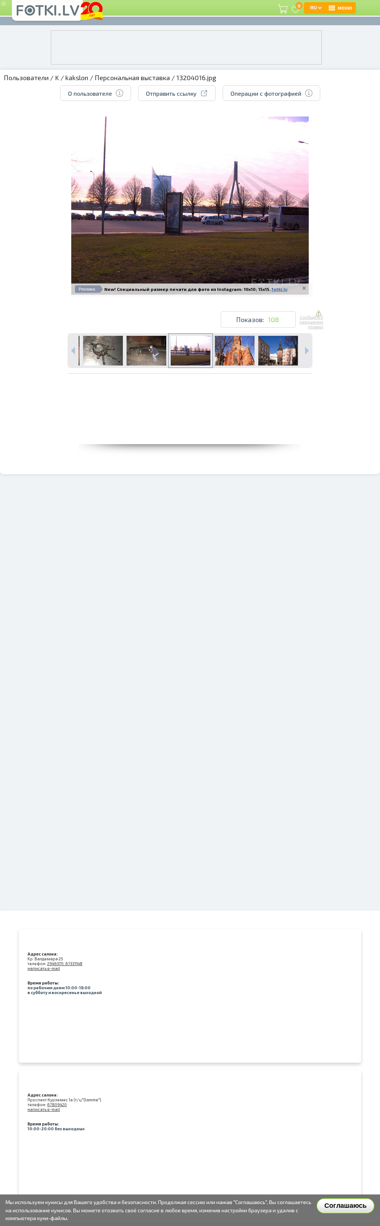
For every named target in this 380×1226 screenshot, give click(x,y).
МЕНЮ (345, 7)
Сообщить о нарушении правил (311, 322)
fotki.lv (280, 289)
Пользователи (26, 77)
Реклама (87, 289)
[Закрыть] (304, 288)
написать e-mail (43, 968)
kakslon (76, 77)
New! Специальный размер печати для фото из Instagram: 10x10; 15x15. (187, 289)
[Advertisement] (190, 427)
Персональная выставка (132, 77)
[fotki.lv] (47, 13)
